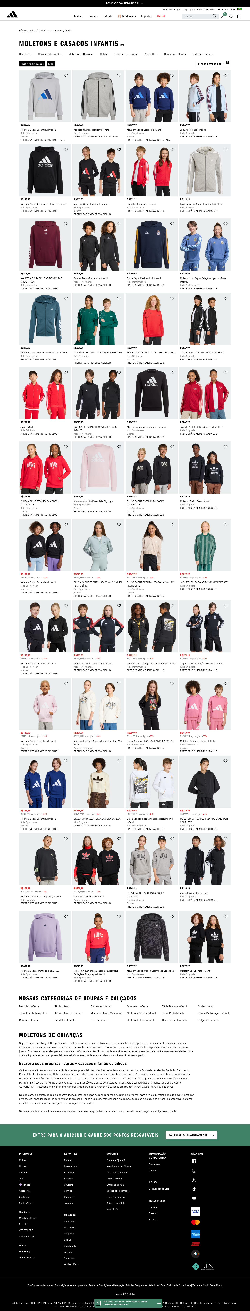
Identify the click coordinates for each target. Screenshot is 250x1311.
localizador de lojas (171, 10)
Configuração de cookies (40, 1285)
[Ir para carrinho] (239, 16)
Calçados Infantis (208, 1020)
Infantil (108, 16)
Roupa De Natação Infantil (213, 1013)
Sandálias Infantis (65, 1020)
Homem (93, 16)
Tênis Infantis (63, 1006)
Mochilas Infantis (29, 1006)
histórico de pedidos (206, 10)
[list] (125, 54)
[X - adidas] (211, 1180)
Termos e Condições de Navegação (106, 1285)
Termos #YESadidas (125, 1294)
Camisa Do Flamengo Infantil (174, 1020)
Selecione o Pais (156, 1285)
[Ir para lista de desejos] (231, 16)
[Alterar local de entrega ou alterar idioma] (239, 9)
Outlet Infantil (206, 1006)
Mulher (78, 16)
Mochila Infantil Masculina (106, 1013)
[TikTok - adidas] (211, 1189)
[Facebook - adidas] (211, 1161)
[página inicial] (12, 15)
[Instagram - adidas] (211, 1171)
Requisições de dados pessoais (71, 1285)
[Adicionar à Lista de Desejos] (66, 76)
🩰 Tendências (127, 16)
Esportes (146, 16)
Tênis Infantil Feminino (68, 1013)
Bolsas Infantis (100, 1020)
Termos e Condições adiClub (207, 1285)
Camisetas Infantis (137, 1006)
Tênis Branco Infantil (174, 1006)
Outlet (161, 16)
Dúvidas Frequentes (136, 1285)
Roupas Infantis (28, 1020)
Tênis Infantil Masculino (33, 1013)
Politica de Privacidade (179, 1285)
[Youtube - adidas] (211, 1198)
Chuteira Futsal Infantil (140, 1020)
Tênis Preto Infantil (173, 1013)
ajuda (192, 10)
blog (185, 10)
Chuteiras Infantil (101, 1006)
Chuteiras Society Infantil (141, 1013)
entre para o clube (226, 10)
